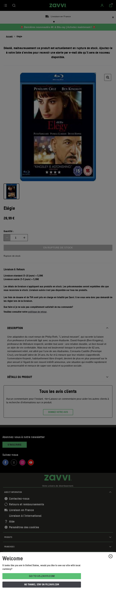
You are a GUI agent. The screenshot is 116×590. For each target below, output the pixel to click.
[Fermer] (110, 556)
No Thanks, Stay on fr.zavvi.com (41, 584)
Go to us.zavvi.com (42, 576)
